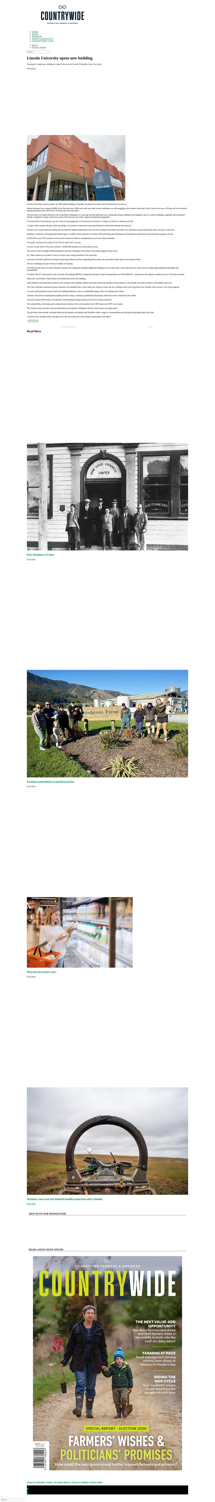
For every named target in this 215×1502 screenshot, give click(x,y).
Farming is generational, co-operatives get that (50, 781)
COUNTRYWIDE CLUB (42, 41)
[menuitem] (110, 32)
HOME (35, 32)
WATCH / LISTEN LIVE (42, 39)
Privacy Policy (97, 1482)
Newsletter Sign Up (62, 1482)
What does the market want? (41, 972)
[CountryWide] (109, 15)
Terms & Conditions (80, 1482)
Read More (31, 559)
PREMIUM (36, 36)
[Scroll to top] (3, 1496)
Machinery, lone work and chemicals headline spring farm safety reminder (65, 1199)
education (33, 321)
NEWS (35, 34)
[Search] (38, 52)
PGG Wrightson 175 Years (40, 554)
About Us (31, 1482)
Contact (49, 1482)
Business (32, 68)
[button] (35, 45)
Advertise (40, 1482)
